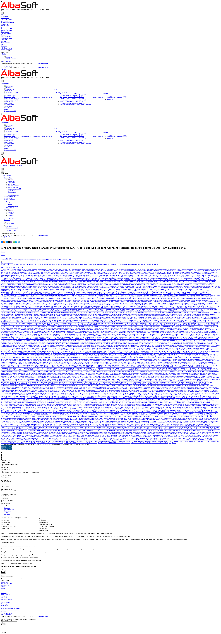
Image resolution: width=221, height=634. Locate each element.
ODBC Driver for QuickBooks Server (90, 402)
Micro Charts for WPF (126, 418)
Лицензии (4, 597)
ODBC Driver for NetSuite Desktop (24, 332)
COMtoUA (65, 381)
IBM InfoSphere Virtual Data (52, 270)
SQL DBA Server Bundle (146, 343)
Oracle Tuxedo (80, 351)
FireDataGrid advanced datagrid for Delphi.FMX (176, 399)
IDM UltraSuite (57, 410)
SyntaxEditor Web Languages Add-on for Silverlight (75, 430)
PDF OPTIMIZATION (16, 396)
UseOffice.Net (12, 429)
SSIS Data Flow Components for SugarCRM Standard (74, 354)
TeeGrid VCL (40, 359)
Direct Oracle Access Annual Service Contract (132, 419)
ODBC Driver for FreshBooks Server (206, 377)
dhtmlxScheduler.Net (122, 441)
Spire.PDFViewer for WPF (12, 390)
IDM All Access (158, 391)
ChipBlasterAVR (23, 339)
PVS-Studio (131, 363)
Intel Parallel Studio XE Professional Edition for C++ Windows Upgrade (195, 323)
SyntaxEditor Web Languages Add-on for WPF (102, 292)
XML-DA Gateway (195, 342)
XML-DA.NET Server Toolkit (162, 398)
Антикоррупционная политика (10, 610)
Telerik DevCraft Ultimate (96, 368)
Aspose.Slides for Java (97, 317)
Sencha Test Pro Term (95, 354)
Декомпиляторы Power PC (74, 318)
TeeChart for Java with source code (24, 269)
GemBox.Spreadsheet (12, 291)
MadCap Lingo (201, 396)
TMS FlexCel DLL (45, 273)
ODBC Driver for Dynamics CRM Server (26, 277)
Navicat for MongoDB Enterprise (124, 435)
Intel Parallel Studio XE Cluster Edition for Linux (62, 395)
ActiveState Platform (18, 308)
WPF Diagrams (139, 440)
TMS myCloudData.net (126, 405)
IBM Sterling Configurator (13, 353)
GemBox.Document (209, 387)
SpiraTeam (127, 399)
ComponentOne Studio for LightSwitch (82, 287)
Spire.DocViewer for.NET (71, 421)
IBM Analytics (176, 326)
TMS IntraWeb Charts (101, 273)
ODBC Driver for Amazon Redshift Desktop (95, 433)
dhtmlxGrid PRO (85, 398)
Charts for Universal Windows (114, 436)
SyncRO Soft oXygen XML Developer (55, 419)
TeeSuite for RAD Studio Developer (30, 365)
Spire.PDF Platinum (12, 301)
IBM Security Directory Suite (155, 353)
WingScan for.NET (157, 303)
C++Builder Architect (96, 388)
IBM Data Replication (34, 413)
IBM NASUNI (13, 436)
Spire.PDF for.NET (11, 298)
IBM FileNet (76, 438)
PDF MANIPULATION (52, 283)
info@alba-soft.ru (43, 63)
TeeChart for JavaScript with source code (47, 291)
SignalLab (49, 289)
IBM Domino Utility (178, 373)
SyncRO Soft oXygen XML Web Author (186, 359)
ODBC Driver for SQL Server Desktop (26, 441)
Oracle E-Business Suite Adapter (68, 309)
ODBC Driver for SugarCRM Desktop (135, 280)
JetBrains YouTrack (207, 363)
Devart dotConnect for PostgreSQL (156, 281)
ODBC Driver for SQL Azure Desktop (34, 301)
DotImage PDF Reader (40, 332)
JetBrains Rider (108, 317)
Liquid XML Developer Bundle (164, 407)
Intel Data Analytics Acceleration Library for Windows (167, 306)
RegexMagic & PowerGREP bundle (134, 297)
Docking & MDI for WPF (67, 418)
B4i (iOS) (120, 440)
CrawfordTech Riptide (65, 373)
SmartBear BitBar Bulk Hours (138, 399)
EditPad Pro (71, 278)
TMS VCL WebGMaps (204, 301)
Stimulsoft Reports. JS (52, 398)
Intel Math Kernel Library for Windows (119, 281)
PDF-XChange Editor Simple (164, 287)
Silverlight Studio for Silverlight (110, 381)
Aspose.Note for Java (32, 326)
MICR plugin (85, 368)
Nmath (126, 346)
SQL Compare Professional (130, 377)
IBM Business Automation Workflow (138, 398)
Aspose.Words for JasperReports (155, 315)
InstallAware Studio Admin (51, 336)
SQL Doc (81, 270)
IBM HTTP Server (150, 309)
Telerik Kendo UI (123, 362)
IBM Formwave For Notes (139, 287)
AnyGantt (8, 407)
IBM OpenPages (131, 422)
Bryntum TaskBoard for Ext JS (71, 281)
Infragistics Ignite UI (164, 371)
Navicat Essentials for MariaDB (52, 387)
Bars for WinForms (45, 385)
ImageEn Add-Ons (114, 393)
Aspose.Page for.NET (113, 273)
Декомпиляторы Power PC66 (173, 418)
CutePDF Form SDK (154, 351)
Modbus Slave (187, 304)
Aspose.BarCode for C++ (143, 304)
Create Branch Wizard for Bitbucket (84, 443)
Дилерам (3, 611)
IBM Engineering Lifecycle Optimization (156, 419)
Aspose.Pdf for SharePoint (102, 277)
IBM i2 (19, 436)
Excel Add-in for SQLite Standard (150, 301)
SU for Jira (91, 422)
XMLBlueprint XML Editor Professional (73, 326)
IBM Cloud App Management (47, 328)
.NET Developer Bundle (106, 438)
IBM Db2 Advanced (59, 304)
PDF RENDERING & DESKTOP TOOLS (28, 363)
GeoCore (86, 351)
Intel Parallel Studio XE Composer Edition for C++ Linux (113, 360)
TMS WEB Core (152, 404)
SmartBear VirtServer (89, 356)
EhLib (21, 426)
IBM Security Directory (76, 275)
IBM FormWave (78, 365)
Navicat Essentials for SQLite (29, 393)
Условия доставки (6, 604)
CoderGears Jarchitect (44, 381)
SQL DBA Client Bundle (150, 325)
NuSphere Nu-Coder (75, 385)
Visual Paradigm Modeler (151, 426)
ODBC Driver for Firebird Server (147, 377)
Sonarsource (193, 422)
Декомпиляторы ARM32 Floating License (73, 353)
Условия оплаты (5, 602)
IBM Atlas (199, 422)
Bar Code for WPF (142, 438)
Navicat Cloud (134, 281)
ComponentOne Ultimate (88, 357)
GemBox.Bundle (34, 295)
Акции (3, 588)
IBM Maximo (45, 418)
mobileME (103, 376)
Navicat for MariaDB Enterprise (52, 404)
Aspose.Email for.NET (51, 339)
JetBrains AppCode (163, 367)
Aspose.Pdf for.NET (63, 306)
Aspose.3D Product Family (196, 365)
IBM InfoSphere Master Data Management (52, 322)
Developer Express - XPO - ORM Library (71, 286)
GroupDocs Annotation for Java (58, 412)
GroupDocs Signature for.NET (167, 370)
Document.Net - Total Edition (48, 292)
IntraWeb (136, 435)
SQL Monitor (202, 393)
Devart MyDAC (143, 370)
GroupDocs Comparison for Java (145, 376)
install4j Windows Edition (147, 284)
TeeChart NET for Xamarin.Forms (169, 275)
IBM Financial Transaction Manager (154, 294)
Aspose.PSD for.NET (67, 404)
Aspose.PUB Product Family (12, 357)
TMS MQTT (92, 325)
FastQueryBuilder (152, 328)
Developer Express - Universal (90, 318)
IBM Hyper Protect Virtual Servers (100, 385)
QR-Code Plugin (84, 391)
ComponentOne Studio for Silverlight (48, 342)
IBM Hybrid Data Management (56, 331)
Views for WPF (91, 416)
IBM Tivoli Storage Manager (100, 291)
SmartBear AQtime (171, 410)
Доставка (7, 514)
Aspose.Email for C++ (69, 323)
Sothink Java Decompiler (70, 413)
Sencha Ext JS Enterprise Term (72, 370)
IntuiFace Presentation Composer (41, 416)
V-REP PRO (77, 418)
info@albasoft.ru (6, 61)
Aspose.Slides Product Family (160, 443)
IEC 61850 (87, 308)
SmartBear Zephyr (182, 278)
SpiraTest (91, 278)
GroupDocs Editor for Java (191, 373)
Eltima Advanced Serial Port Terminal (59, 317)
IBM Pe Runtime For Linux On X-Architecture (125, 323)
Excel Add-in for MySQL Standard (108, 362)
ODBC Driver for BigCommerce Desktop (185, 309)
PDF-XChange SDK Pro (12, 416)
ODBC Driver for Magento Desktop (33, 401)
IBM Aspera (184, 287)
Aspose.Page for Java (11, 421)
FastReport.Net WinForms (143, 387)
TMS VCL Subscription (33, 399)
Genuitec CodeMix (173, 427)
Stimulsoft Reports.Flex (193, 278)
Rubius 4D (49, 332)
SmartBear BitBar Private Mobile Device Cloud (116, 328)
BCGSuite (193, 377)
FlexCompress (181, 298)
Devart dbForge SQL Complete (133, 291)
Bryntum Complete (86, 370)
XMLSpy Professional (34, 385)
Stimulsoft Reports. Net (148, 300)
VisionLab (151, 398)
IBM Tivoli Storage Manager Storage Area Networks (37, 426)
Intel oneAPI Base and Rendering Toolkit (194, 415)
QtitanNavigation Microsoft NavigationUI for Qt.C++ (144, 356)
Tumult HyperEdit (163, 320)
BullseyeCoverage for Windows (117, 277)
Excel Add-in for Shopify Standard (46, 357)
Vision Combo (199, 410)
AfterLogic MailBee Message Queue (154, 278)
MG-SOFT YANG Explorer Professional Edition (141, 441)
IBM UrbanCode (35, 292)
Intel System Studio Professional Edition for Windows (157, 269)
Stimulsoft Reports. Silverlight (101, 384)
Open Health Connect (58, 289)
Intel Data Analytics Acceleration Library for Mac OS (181, 346)
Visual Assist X (32, 329)
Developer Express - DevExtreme (54, 277)
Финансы (98, 264)
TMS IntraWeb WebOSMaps (177, 381)
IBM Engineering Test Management (172, 424)
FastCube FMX (152, 348)
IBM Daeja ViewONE (37, 443)
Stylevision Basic (46, 384)
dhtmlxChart (134, 270)
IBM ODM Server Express (69, 435)
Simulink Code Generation (194, 283)
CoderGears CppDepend (122, 314)
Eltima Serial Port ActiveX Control (25, 280)
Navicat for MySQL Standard (59, 287)
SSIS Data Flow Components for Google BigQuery (22, 391)
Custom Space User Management (53, 443)
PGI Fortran (187, 342)
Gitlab (109, 418)
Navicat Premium (191, 429)
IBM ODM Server (152, 277)
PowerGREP (193, 273)
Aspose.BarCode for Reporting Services (74, 429)
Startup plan (107, 353)
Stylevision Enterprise (80, 336)
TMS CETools (149, 350)
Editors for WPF (73, 339)
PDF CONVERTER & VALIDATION (112, 337)
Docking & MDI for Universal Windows (113, 346)
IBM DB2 (174, 351)
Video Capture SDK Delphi (12, 297)
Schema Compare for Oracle (33, 424)
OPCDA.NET (97, 427)
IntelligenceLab (62, 359)
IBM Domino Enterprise (126, 303)
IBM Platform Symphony (199, 395)
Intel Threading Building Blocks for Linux (98, 413)
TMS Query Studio (83, 339)
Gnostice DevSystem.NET (167, 301)
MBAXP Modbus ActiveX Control (16, 309)
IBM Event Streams (55, 416)
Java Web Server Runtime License (13, 367)
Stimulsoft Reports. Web (154, 401)
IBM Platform (94, 398)
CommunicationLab (10, 280)
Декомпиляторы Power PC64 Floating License (49, 382)
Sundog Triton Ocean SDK (99, 295)
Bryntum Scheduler (41, 286)
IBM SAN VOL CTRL (30, 306)
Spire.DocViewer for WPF (77, 332)
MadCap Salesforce (191, 325)
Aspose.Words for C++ (177, 395)
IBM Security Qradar (33, 328)
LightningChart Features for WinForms (91, 381)
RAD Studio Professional (83, 272)
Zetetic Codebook (33, 342)
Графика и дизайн (14, 259)
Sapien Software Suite (166, 329)
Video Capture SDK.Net (207, 388)
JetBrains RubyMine (61, 357)
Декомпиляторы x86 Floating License (183, 311)
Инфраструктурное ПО (41, 259)
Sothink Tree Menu (155, 317)
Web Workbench (163, 312)
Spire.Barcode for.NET (178, 269)
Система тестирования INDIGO (72, 362)
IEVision (33, 315)
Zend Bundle (163, 357)
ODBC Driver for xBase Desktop (69, 270)
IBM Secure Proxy (201, 401)
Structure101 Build (197, 363)
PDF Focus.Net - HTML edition (72, 398)
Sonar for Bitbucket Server (89, 426)
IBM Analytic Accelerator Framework (54, 376)
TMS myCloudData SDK (38, 340)
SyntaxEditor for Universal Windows (181, 379)
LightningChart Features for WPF (88, 441)
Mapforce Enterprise (94, 391)
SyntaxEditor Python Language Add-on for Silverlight (23, 381)
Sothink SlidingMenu (78, 436)
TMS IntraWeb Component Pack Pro (92, 410)
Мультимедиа (23, 259)
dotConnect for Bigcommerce (153, 374)
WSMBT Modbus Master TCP (209, 286)
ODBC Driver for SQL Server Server (112, 343)
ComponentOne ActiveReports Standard (17, 354)
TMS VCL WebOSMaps (23, 298)
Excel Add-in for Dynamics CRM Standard (63, 426)
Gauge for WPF (142, 353)
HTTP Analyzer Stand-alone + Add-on (67, 292)
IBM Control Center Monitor (152, 365)
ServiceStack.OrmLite (38, 336)
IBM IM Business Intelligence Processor (188, 393)
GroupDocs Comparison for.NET (31, 410)
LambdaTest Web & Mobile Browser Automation (174, 291)
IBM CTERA (104, 308)
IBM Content (205, 436)
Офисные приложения (138, 264)
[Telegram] (19, 242)
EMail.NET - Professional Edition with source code (137, 337)
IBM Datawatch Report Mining (182, 377)
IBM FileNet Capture (163, 426)
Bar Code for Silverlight (44, 393)
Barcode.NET (76, 277)
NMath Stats (131, 309)
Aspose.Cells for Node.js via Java (128, 326)
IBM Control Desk (144, 435)
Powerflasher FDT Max (191, 416)
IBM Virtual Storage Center (201, 322)
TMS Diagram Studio (133, 346)
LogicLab (210, 331)
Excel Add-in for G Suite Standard (98, 281)
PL (67, 391)
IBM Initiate (197, 300)
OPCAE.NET (131, 388)
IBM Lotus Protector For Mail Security (60, 320)
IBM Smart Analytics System (163, 379)
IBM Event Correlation (34, 432)
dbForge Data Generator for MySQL (177, 430)
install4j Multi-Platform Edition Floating (149, 323)
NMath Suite (60, 413)
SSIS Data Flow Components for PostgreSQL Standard (105, 289)
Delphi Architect (78, 356)
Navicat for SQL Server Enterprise (114, 275)
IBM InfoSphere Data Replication (166, 363)
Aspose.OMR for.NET (125, 278)
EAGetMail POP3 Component (38, 370)
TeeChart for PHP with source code (166, 277)
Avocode (181, 405)
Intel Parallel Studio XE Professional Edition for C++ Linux (195, 339)
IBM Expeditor (115, 322)
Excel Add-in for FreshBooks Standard (135, 298)
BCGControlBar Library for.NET (170, 412)
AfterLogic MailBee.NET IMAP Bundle (201, 334)
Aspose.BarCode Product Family (68, 342)
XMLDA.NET (180, 363)
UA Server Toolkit (143, 326)
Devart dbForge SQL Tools (192, 381)
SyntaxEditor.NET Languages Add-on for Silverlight (169, 331)
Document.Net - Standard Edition (194, 298)
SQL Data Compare (57, 323)
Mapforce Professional (45, 308)
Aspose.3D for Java (200, 433)
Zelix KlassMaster (187, 306)
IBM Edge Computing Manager (195, 362)
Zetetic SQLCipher (39, 269)
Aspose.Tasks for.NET (51, 301)
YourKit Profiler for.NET (146, 416)
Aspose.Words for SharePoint (119, 334)
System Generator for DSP (159, 283)
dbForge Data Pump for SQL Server (195, 269)
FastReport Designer (114, 419)
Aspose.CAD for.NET (88, 401)
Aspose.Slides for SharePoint (134, 272)
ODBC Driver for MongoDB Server (138, 404)
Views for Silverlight (105, 320)
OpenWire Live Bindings (54, 275)
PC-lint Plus (41, 277)
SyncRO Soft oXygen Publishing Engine (107, 416)
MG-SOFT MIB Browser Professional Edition (105, 390)
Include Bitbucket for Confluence (15, 275)
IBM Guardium (155, 329)
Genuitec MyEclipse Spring (10, 337)
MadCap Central (40, 440)
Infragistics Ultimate (106, 331)
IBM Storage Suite (170, 328)
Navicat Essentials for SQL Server (35, 419)
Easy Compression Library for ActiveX (163, 343)
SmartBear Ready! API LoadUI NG (32, 348)
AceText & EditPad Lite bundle (138, 328)
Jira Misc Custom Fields (12, 311)
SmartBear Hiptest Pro (123, 345)
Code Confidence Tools (12, 395)
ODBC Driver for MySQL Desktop (96, 304)
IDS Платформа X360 (89, 286)
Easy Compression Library (190, 275)
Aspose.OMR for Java (211, 269)
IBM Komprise (55, 384)
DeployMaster (153, 295)
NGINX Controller (163, 360)
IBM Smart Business (117, 317)
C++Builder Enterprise (102, 312)
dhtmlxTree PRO (171, 283)
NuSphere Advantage (126, 374)
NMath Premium (26, 340)
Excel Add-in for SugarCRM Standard (93, 408)
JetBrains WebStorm (91, 311)
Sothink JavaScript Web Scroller (178, 391)
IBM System (36, 273)
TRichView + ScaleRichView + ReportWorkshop (75, 424)
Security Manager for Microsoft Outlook (202, 379)
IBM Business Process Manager (63, 408)
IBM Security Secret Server (52, 269)
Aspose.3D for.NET (54, 418)
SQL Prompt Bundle (124, 408)
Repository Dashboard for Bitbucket (185, 328)
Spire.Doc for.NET (116, 353)
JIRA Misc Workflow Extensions (13, 438)
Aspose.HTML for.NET (52, 300)
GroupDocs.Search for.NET (183, 413)
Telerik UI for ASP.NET (100, 303)
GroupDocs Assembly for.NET (99, 298)
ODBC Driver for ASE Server (171, 435)
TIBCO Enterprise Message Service (133, 357)
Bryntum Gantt (41, 350)
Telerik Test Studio (114, 407)
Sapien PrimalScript (145, 371)
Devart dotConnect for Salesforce (47, 407)
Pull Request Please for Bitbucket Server (41, 323)
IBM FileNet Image (95, 376)
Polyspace (54, 396)
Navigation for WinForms (195, 424)
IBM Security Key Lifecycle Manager (47, 303)
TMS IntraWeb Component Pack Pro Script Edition (143, 318)
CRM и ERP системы (12, 264)
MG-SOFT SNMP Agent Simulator (132, 436)
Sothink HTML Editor (46, 354)
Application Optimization (12, 426)
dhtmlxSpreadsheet (144, 295)
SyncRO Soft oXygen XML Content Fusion (25, 303)
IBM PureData (47, 272)
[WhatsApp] (14, 242)
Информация (4, 605)
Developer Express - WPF (8, 269)
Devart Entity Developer (12, 339)
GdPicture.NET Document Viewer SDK (39, 281)
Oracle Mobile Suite (130, 304)
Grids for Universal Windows (140, 351)
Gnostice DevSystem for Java (88, 312)
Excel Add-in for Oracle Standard (100, 412)
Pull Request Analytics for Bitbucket (181, 308)
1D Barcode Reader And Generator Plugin (162, 332)
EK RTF (60, 398)
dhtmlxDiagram (30, 309)
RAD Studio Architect (87, 427)
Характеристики (9, 509)
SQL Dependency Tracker (74, 357)
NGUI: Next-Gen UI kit (179, 404)
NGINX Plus (154, 371)
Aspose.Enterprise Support (43, 315)
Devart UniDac (47, 401)
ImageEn (180, 275)
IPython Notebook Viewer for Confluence (85, 294)
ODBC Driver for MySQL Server (155, 298)
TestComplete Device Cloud (94, 432)
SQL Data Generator (9, 422)
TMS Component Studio (200, 441)
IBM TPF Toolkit (128, 332)
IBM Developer (58, 371)
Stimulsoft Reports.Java (201, 405)
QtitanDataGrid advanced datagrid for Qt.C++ (18, 331)
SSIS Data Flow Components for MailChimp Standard (84, 387)
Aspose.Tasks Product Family (92, 350)
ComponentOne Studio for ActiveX (105, 395)
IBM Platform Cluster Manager (206, 275)
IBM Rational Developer (175, 396)
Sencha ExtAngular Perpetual (116, 291)
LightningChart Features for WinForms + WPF (16, 351)
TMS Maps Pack (55, 399)
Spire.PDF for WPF (137, 418)
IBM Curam (169, 432)
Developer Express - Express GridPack (137, 334)
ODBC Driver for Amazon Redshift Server (144, 373)
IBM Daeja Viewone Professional (177, 419)
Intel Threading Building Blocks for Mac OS (87, 314)
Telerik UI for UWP (113, 308)
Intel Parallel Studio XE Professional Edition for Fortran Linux (95, 399)
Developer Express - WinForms (14, 360)
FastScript (149, 443)
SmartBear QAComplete (58, 401)
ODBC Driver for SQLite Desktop (112, 368)
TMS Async (174, 398)
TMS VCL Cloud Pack (160, 340)
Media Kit (125, 363)
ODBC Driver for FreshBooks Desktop (170, 270)
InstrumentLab (160, 348)
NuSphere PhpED (41, 438)
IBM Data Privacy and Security (40, 429)
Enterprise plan (102, 396)
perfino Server (179, 421)
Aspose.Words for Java (210, 371)
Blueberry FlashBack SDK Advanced (140, 408)
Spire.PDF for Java (116, 269)
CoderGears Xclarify (103, 294)
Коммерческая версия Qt (181, 356)
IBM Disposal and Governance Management (164, 337)
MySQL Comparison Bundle (192, 388)
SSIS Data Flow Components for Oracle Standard (117, 382)
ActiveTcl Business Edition (168, 336)
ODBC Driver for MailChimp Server (39, 337)
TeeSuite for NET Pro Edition (193, 284)
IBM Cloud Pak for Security (28, 382)
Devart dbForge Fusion (103, 311)
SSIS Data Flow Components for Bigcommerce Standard (96, 301)
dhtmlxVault (206, 298)
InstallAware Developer (86, 291)
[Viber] (11, 242)
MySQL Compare (68, 277)
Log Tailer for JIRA (168, 353)
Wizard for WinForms (57, 273)
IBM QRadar (26, 323)
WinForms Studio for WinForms (168, 365)
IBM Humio (44, 432)
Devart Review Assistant (95, 337)
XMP (18, 365)
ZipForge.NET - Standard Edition (133, 275)
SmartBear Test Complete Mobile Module (82, 303)
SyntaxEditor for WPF (142, 362)
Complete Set (115, 331)
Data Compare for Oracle (122, 395)
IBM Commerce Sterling (187, 322)
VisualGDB (34, 398)
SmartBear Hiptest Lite (171, 298)
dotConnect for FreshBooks (113, 376)
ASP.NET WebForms (63, 339)
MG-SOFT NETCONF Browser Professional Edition (115, 286)
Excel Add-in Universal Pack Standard (131, 412)
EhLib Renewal (156, 336)
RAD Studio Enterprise (53, 325)
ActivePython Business (158, 440)
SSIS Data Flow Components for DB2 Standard (61, 356)
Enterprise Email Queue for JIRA (15, 350)
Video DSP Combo (139, 309)
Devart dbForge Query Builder (31, 367)
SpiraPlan (185, 424)
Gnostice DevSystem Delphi (106, 342)
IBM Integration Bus (24, 370)
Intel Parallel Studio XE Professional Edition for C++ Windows (150, 430)
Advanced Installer (109, 370)
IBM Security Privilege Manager (98, 379)
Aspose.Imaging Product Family (116, 297)
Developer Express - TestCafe (128, 322)
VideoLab (61, 291)
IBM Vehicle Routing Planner (134, 413)
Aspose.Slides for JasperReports (51, 427)
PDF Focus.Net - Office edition (80, 315)
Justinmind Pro (47, 329)
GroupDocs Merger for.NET (72, 291)
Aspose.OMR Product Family (47, 334)
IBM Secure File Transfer (35, 278)
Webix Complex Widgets (185, 427)
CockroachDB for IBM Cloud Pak (184, 426)
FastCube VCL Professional (182, 436)
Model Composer (39, 387)
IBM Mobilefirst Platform (97, 300)
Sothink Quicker (57, 368)
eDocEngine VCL (36, 314)
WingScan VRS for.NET (82, 278)
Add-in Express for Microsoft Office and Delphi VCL (102, 440)
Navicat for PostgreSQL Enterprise (13, 387)
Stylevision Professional (25, 311)
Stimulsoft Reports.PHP (191, 376)
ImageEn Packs (178, 332)
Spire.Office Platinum (76, 410)
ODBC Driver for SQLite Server (186, 410)
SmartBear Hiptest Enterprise (40, 311)
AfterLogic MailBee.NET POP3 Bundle (88, 342)
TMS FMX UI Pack (26, 436)
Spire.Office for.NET (56, 381)
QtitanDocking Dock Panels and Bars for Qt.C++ (138, 336)
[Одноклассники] (4, 242)
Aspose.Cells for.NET (47, 410)
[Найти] (2, 13)
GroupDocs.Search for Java (107, 391)
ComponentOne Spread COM (96, 374)
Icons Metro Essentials (196, 292)
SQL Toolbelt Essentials (152, 402)
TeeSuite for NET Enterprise (20, 312)
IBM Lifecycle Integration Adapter (151, 291)
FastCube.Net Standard (75, 382)
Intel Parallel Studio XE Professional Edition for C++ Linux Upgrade (139, 289)
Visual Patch (92, 322)
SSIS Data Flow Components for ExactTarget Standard (107, 377)
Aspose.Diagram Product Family (168, 402)
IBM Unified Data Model (155, 390)
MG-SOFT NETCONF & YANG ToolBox (190, 320)
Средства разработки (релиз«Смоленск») (120, 315)
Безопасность (5, 259)
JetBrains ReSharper (146, 306)
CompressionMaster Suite (56, 429)
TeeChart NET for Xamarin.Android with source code (39, 304)
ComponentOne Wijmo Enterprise (57, 433)
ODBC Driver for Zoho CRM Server (27, 407)
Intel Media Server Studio (13, 368)
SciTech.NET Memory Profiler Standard (17, 294)
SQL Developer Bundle (74, 301)
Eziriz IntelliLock (199, 315)
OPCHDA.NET (28, 371)
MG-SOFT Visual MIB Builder (151, 275)
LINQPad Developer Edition (12, 322)
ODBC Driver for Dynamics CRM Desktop (91, 373)
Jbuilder (69, 287)
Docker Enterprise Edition (34, 373)
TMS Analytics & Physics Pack (23, 334)
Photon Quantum (147, 440)
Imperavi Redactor (192, 430)
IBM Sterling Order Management (159, 396)
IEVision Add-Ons (13, 427)
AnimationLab (17, 393)
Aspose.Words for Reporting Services (71, 280)
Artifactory (18, 315)
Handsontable (7, 440)
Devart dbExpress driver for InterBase (170, 387)
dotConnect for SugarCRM (59, 295)
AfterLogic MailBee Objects (53, 430)
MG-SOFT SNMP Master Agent (89, 367)
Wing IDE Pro (156, 311)
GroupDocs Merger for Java (46, 408)
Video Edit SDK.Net (179, 408)
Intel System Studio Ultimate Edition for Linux (137, 379)
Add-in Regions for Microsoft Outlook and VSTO (106, 405)
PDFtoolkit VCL (193, 301)
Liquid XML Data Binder (101, 278)
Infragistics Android (177, 329)
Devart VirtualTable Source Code (82, 269)
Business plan (196, 354)
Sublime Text (9, 292)
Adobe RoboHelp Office (187, 300)
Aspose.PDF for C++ (12, 384)
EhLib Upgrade (136, 320)
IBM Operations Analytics (28, 289)
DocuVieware (188, 438)
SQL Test (134, 374)
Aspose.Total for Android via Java (82, 340)
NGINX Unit (189, 404)
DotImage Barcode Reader (144, 311)
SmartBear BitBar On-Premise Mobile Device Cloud (98, 306)
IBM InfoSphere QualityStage (28, 286)
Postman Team (132, 362)
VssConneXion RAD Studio (74, 407)
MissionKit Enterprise (170, 294)
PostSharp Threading (78, 350)
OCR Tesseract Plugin (15, 289)
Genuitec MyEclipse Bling (100, 329)
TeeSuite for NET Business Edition (51, 280)
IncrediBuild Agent (23, 337)
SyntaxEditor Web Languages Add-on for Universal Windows (125, 312)
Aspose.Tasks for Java (45, 295)
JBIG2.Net (113, 384)
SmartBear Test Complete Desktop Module (165, 350)
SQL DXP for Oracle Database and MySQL (16, 320)
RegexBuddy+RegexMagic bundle (15, 359)
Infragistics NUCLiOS (34, 294)
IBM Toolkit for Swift (138, 278)
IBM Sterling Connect (66, 415)
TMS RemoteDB (94, 351)
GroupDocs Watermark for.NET (185, 337)
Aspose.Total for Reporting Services (40, 388)
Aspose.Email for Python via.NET (185, 315)
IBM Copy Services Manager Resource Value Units (140, 391)
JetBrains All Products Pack (67, 300)
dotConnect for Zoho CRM (35, 312)
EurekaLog (85, 377)
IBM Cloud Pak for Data (78, 320)
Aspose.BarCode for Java (170, 422)
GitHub (196, 426)
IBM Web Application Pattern (166, 408)
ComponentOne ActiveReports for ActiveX (143, 382)
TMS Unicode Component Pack (103, 356)
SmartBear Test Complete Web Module (17, 317)
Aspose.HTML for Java (12, 343)
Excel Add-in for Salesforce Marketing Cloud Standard (20, 356)
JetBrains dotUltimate (36, 298)
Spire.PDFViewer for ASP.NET (121, 401)
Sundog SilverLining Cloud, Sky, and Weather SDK (185, 314)
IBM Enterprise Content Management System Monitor (197, 332)
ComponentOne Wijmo (113, 303)
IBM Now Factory (76, 427)
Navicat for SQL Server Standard (79, 422)
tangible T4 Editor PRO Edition (31, 346)
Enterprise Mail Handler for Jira (203, 421)
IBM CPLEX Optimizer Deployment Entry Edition (111, 421)
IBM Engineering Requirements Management (168, 385)
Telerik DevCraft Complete (147, 331)
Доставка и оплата (6, 599)
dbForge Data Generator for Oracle (78, 374)
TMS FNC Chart (206, 419)
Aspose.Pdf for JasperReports (42, 320)
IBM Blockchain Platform (207, 407)
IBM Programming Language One (35, 287)
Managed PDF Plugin (18, 371)
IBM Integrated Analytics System (129, 295)
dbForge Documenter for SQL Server (170, 300)
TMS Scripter (200, 312)
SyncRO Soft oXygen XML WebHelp (61, 315)
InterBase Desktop (54, 402)
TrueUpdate (154, 363)
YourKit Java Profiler (188, 348)
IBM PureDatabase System (132, 329)
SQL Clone (41, 353)
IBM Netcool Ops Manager (180, 297)
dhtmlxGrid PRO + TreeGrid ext (22, 292)
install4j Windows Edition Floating (28, 343)
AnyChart (157, 300)
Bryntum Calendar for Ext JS (152, 297)
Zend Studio (198, 419)
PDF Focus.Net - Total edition (28, 357)
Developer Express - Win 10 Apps (59, 390)
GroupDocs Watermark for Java (151, 357)
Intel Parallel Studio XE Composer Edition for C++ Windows (57, 365)
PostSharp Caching (124, 301)
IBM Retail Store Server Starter (25, 272)
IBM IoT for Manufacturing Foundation (20, 314)
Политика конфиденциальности (10, 608)
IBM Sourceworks (195, 286)
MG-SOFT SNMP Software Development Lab (35, 284)
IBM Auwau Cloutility (41, 356)
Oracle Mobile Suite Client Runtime (20, 362)
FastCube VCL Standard (195, 303)
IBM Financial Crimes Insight (164, 373)
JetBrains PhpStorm (183, 303)
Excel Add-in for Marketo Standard (118, 294)
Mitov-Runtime (75, 373)
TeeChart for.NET (133, 283)
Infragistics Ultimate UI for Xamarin (21, 388)
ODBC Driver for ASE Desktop (124, 384)
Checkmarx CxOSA (167, 339)
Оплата (6, 512)
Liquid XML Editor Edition (130, 317)
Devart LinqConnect (160, 346)
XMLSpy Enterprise (73, 391)
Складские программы (151, 264)
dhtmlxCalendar (166, 273)
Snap (203, 346)
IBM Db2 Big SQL (23, 342)
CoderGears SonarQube (193, 407)
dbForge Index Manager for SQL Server (168, 318)
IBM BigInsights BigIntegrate (129, 311)
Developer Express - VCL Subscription (75, 331)
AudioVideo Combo (30, 359)
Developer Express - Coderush (107, 314)
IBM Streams (89, 336)
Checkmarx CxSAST (56, 388)
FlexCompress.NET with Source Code (112, 357)
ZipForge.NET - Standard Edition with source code (116, 432)
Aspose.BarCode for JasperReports (199, 432)
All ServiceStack (177, 407)
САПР (58, 259)
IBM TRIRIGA (161, 328)
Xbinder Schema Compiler (157, 304)
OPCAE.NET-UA (33, 318)
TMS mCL (66, 382)
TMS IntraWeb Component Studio (164, 382)
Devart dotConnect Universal (96, 382)
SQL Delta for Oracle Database (99, 418)
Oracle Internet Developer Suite (120, 318)
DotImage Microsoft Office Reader (86, 395)
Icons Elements (71, 272)
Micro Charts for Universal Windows (195, 294)
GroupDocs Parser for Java (189, 396)
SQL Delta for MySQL (48, 298)
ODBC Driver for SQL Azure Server (27, 435)
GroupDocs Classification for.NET (89, 438)
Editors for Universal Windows (38, 275)
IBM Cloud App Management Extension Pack (101, 339)
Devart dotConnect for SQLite (23, 422)
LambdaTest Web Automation (150, 312)
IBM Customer (88, 326)
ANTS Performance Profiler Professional (199, 287)
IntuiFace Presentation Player (76, 308)
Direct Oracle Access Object (36, 376)
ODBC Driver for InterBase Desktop (193, 351)
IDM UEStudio (147, 322)
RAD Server (174, 273)
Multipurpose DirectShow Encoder (20, 300)
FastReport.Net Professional (91, 275)
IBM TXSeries (157, 412)
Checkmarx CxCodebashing (48, 346)
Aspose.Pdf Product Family (12, 304)
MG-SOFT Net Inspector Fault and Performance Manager (177, 354)
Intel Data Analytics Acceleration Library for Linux (161, 438)
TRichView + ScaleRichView (95, 328)
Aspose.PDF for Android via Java (32, 396)
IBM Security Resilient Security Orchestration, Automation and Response (189, 360)
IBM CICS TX (8, 326)
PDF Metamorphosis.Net (51, 359)
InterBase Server (65, 410)
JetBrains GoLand (173, 320)
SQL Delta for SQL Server (189, 371)
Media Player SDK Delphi (168, 374)
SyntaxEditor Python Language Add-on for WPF (142, 345)
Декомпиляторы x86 (196, 436)
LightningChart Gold (184, 292)
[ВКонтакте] (2, 242)
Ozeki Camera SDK (45, 405)
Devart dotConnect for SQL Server (118, 429)
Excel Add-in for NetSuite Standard (101, 269)
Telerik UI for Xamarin (22, 415)
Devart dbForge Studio (159, 292)
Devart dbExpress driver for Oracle (60, 393)
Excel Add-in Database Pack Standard (163, 416)
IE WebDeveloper (38, 272)
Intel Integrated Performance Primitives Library (19, 336)
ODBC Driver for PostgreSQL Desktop (56, 318)
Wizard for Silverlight (117, 300)
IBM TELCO (202, 399)
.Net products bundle (115, 311)
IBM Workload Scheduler (112, 426)
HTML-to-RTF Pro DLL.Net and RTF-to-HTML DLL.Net (84, 283)
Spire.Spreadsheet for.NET (110, 270)
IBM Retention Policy (129, 440)
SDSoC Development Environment (88, 396)
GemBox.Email (9, 306)
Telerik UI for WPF (53, 311)
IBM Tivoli (30, 379)
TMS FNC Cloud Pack (183, 422)
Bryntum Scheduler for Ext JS (39, 331)
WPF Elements (104, 419)
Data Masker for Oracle (53, 286)
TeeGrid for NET (42, 435)
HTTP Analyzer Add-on (66, 269)
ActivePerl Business (130, 350)
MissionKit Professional (42, 412)
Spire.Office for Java (188, 421)
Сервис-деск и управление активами (121, 264)
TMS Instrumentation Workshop (149, 320)
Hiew (81, 277)
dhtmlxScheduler (198, 337)
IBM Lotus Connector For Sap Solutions (159, 362)
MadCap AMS (60, 346)
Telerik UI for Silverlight (88, 273)
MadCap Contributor (41, 289)
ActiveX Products (65, 325)
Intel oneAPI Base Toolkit (192, 345)
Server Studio (59, 362)
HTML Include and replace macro (101, 345)
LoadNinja (98, 286)
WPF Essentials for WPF (54, 432)
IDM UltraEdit (188, 395)
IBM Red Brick (34, 362)
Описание (7, 508)
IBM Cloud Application (188, 433)
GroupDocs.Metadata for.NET (55, 421)
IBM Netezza (12, 415)
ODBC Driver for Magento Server (184, 441)
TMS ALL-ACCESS (46, 294)
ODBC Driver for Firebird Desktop (152, 339)
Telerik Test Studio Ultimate (66, 440)
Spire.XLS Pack (143, 401)
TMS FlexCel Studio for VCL (157, 418)
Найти (2, 624)
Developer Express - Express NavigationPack (113, 350)
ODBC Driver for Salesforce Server (147, 393)
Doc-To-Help (78, 426)
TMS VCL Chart (190, 419)
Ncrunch (94, 421)
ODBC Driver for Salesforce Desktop (100, 430)
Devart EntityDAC (46, 396)
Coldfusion (200, 357)
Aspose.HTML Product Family (116, 329)
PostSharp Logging (30, 377)
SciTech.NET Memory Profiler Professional (30, 384)
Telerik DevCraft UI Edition (166, 356)
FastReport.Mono (66, 432)
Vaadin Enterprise (176, 287)
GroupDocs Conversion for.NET (171, 322)
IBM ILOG (187, 289)
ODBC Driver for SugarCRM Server (109, 351)
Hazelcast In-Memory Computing (142, 405)
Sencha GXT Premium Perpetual (73, 322)
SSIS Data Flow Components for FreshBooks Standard (152, 342)
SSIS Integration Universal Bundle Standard (125, 438)
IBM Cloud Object (192, 391)
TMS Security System (199, 340)
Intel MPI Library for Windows (90, 362)
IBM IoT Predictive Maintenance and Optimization (127, 306)
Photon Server (188, 363)
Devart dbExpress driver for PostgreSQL (121, 430)
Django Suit (199, 346)
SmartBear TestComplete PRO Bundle (47, 306)
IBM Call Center (85, 418)
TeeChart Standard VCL (113, 295)
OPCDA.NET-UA (133, 370)
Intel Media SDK (180, 294)
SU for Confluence (123, 390)
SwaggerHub (38, 377)
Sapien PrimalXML (28, 360)
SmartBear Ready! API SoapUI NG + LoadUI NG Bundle (71, 328)
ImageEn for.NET (139, 415)
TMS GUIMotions (179, 353)
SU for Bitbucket (102, 363)
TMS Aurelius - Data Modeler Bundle (51, 424)
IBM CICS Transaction (210, 312)
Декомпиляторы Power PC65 (58, 391)
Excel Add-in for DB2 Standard (188, 357)
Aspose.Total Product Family (147, 346)
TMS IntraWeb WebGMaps (78, 432)
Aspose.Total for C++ (170, 315)
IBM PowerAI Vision (42, 345)
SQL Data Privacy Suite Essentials (98, 315)
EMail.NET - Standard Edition (84, 405)
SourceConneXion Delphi (29, 438)
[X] (9, 242)
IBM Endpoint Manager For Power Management (55, 278)
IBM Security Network (98, 280)
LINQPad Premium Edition (97, 272)
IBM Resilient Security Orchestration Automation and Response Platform (116, 325)
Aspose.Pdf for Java (183, 398)
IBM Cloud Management (121, 370)
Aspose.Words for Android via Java (128, 381)
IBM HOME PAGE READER (100, 393)
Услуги (10, 204)
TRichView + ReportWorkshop (13, 410)
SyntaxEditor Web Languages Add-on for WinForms (153, 427)
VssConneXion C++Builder (118, 413)
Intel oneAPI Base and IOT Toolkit (161, 314)
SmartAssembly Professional (165, 388)
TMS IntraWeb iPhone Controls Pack (158, 384)
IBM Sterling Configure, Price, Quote (121, 287)
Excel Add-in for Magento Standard (138, 348)
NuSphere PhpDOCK (128, 415)
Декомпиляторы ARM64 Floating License (16, 385)
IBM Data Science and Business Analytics (191, 326)
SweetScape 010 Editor (170, 278)
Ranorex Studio (152, 326)
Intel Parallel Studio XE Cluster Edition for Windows (143, 360)
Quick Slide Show (189, 353)
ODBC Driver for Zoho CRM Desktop (48, 441)
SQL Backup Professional (139, 315)
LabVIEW (48, 287)
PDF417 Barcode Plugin (191, 368)
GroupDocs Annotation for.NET (103, 443)
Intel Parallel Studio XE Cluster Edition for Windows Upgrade (198, 270)
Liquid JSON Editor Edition (85, 329)
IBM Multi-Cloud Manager (140, 384)
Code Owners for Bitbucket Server (87, 363)
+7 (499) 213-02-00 (6, 49)
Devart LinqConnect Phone (66, 336)
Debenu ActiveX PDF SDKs (91, 365)
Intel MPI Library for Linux (54, 435)
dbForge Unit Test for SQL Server (48, 367)
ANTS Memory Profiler (13, 432)
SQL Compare (141, 374)
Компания (11, 212)
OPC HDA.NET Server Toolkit (82, 334)
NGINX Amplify (202, 391)
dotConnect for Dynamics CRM (84, 384)
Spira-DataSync (205, 284)
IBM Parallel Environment (167, 436)
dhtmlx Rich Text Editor (72, 441)
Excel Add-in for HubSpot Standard (119, 385)
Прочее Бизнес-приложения (87, 264)
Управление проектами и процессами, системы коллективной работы (58, 264)
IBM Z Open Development (126, 354)
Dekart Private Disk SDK (43, 391)
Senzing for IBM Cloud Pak (24, 421)
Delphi (13, 277)
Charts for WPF (9, 424)
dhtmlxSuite (9, 312)
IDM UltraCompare (11, 363)
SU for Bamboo (74, 363)
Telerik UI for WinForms (36, 351)
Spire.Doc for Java (23, 281)
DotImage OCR (13, 295)
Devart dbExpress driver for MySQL (38, 317)
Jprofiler (121, 407)
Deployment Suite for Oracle (32, 405)
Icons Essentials (161, 393)
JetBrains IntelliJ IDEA (73, 298)
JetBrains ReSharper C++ (91, 343)
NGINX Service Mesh (115, 412)
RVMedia (184, 407)
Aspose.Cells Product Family (94, 346)
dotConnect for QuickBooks (19, 440)
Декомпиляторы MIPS (166, 311)
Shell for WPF (65, 374)
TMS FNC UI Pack (44, 415)
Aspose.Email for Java (140, 402)
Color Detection (66, 371)
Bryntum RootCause (153, 370)
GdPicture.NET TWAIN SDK (36, 339)
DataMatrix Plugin (207, 283)
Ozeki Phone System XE (156, 435)
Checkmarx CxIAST (122, 283)
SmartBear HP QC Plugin (108, 402)
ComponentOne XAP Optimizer (121, 356)
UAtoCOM (137, 367)
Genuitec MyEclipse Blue (38, 422)
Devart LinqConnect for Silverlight (155, 280)
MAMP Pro (81, 306)
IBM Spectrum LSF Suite (189, 272)
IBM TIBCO (41, 318)
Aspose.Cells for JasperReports (178, 362)
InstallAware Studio (200, 295)
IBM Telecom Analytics (11, 412)
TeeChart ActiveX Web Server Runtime (84, 404)
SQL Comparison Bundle (78, 371)
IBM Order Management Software (128, 273)
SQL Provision (180, 370)
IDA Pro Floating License (61, 314)
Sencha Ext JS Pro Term (105, 365)
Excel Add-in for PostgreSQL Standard (148, 270)
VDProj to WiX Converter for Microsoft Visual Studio (180, 440)
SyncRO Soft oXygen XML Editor (117, 422)
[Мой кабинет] (1, 155)
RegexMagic (71, 314)
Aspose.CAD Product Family (148, 395)
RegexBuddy (50, 314)
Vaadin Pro (176, 339)
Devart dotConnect (87, 280)
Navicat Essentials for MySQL (129, 353)
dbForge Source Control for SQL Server (69, 367)
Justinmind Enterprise (34, 354)
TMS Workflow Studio (172, 281)
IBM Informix (172, 367)
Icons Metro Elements (165, 308)
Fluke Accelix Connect (176, 371)
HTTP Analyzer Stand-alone (70, 329)
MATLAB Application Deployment (205, 418)
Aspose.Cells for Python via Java (186, 350)
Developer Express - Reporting (200, 277)
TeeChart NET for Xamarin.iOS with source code (128, 292)
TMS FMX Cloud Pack (173, 357)
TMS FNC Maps (86, 385)
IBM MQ (183, 387)
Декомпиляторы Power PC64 (184, 336)
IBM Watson (197, 385)
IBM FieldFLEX (160, 309)
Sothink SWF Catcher (135, 301)
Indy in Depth (104, 422)
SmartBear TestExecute (39, 360)
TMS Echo (147, 317)
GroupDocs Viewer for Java (131, 427)
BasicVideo (138, 388)
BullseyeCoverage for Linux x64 (188, 318)
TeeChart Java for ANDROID (120, 404)
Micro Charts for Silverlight (128, 376)
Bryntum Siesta (133, 342)
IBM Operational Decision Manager (122, 443)
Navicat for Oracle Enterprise (144, 314)
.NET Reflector (32, 412)
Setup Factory (172, 443)
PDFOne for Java (165, 317)
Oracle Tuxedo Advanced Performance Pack (113, 336)
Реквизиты (4, 596)
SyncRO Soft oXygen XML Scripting (154, 415)
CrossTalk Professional (184, 273)
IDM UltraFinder (142, 281)
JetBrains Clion (49, 326)
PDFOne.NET (97, 336)
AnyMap (20, 284)
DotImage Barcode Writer (190, 312)
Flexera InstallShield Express (169, 390)
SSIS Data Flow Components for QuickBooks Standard (106, 415)
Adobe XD (141, 317)
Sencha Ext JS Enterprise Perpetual (132, 300)
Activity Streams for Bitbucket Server (40, 374)
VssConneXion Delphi (79, 346)
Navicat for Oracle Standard (105, 323)
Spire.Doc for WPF (33, 415)
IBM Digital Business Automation (115, 304)
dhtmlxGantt (130, 402)
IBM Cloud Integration (186, 412)
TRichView (119, 340)
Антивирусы (31, 259)
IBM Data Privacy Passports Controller (159, 334)
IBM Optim (117, 339)
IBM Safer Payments (133, 416)
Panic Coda (14, 407)
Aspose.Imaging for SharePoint (52, 353)
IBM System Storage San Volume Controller (97, 332)
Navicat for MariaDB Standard (55, 370)
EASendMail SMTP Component (77, 311)
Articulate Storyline (72, 412)
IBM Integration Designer (85, 421)
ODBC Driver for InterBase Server (60, 385)
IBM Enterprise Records (143, 368)
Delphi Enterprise (43, 362)
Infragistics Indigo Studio (81, 440)
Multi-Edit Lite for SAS (25, 416)
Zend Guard (41, 326)
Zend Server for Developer (199, 438)
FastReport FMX (188, 340)
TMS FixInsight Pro (56, 329)
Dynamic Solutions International (64, 334)
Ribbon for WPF (151, 287)
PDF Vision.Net (170, 421)
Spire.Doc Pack (10, 315)
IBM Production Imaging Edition (19, 376)
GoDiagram (102, 275)
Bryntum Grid (178, 433)
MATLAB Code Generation (31, 308)
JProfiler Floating (22, 379)
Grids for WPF (196, 427)
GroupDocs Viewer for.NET (114, 363)
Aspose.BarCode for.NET (145, 283)
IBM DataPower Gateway (92, 320)
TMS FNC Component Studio (142, 363)
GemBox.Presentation (75, 368)
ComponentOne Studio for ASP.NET (145, 407)
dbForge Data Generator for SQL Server (80, 317)
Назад (11, 179)
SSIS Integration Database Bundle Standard (136, 359)
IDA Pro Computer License (22, 374)
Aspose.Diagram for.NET (200, 404)
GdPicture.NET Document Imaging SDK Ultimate (80, 359)
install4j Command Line (64, 303)
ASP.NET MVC (201, 318)
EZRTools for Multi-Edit (66, 438)
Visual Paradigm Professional (70, 399)
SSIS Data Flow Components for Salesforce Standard (34, 402)
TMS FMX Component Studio (110, 410)
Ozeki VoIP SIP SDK (166, 351)
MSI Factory (144, 340)
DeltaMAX (132, 314)
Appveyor (27, 275)
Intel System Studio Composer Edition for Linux (74, 416)
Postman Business (14, 370)
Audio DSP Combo (189, 405)
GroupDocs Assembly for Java (103, 404)
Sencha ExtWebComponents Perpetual (69, 402)
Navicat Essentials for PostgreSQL (175, 284)
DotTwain (152, 379)
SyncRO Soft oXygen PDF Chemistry (125, 387)
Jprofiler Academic (65, 427)
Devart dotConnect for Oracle (136, 294)
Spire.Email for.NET (83, 292)
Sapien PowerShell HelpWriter (182, 343)
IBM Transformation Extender (195, 374)
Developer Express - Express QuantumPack (150, 273)
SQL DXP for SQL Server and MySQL (115, 272)
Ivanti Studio (98, 357)
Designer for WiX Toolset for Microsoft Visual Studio (55, 363)
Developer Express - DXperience (61, 332)
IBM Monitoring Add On (162, 381)
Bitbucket (43, 314)
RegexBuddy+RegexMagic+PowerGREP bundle (147, 354)
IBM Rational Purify (176, 272)
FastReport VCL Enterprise (204, 430)
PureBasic (6, 382)
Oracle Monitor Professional (184, 277)
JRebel (174, 413)
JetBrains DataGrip (95, 308)
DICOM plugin (156, 405)
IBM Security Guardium (201, 331)
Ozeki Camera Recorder (97, 370)
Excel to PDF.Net (63, 311)
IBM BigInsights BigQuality (90, 407)
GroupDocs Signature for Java (13, 340)
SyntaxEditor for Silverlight (126, 367)
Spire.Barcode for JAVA (9, 328)
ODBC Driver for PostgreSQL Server (30, 368)
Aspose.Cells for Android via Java (173, 348)
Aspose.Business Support (175, 384)
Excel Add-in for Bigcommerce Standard (63, 294)
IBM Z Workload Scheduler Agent (153, 424)
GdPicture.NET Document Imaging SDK (17, 329)
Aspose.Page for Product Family (149, 367)
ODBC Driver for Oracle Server (164, 377)
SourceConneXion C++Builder (110, 388)
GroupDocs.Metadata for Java (67, 384)
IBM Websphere (90, 284)
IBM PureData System (176, 317)
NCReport (172, 426)
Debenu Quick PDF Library (148, 385)
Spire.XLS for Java (69, 289)
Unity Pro (21, 301)
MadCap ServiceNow (106, 371)
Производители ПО (65, 259)
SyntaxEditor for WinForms (186, 435)
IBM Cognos (66, 422)
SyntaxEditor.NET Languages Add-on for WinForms (156, 272)
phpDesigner (166, 391)
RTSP (119, 270)
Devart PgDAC (88, 393)
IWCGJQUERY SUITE (125, 351)
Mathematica (38, 280)
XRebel (209, 404)
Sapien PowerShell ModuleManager (180, 334)
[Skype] (16, 242)
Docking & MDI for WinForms (158, 368)
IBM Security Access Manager (48, 413)
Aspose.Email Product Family (130, 343)
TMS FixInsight (63, 283)
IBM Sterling (65, 368)
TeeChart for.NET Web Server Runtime (121, 320)
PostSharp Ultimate (98, 287)
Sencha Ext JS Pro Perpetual (45, 343)
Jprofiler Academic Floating (18, 287)
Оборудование (5, 585)
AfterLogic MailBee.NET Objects (155, 286)
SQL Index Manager (156, 322)
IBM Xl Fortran (24, 432)
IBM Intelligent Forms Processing (185, 295)
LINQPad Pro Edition (61, 377)
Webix (95, 424)
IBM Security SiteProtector (167, 323)
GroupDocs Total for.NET (111, 408)
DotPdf (90, 377)
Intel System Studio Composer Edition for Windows (59, 340)
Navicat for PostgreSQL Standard (119, 348)
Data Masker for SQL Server (24, 429)
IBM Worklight (65, 387)
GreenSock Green (147, 432)
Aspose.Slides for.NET (24, 295)
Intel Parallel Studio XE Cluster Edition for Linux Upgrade (128, 365)
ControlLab (84, 304)
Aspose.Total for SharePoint (112, 374)
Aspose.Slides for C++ (118, 379)
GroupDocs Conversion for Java (128, 308)
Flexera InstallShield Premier (190, 384)
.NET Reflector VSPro (31, 350)
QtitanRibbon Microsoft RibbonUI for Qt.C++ (177, 286)
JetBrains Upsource (21, 328)
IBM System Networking (19, 326)
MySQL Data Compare (204, 368)
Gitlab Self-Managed (77, 408)
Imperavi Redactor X (85, 298)
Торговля (3, 264)
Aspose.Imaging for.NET (53, 438)
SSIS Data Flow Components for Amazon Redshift (17, 325)
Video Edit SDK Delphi (84, 412)
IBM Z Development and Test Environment (109, 424)
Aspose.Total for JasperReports (14, 401)
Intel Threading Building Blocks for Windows (131, 426)
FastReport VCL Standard (116, 332)
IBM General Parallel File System (200, 308)
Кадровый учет (105, 264)
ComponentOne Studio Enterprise (194, 408)
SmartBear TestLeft (28, 387)
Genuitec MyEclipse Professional (163, 413)
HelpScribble (195, 412)
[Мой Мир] (7, 242)
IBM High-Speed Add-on (161, 376)
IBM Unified (10, 334)
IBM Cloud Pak (180, 289)
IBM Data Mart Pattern (47, 368)
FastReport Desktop (61, 407)
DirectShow (98, 435)
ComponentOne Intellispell (191, 370)
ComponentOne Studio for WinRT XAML (21, 273)
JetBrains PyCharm (170, 304)
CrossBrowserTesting (118, 359)
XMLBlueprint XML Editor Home (138, 390)
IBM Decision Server (129, 407)
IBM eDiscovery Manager (13, 402)
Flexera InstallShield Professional (195, 387)
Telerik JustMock (135, 284)
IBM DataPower (140, 350)
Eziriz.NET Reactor (147, 412)
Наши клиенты (5, 594)
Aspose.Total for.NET (61, 298)
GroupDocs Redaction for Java (165, 325)
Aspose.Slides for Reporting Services (101, 334)
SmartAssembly (57, 326)
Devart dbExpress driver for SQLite (93, 270)
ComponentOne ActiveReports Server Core (97, 429)
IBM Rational (52, 362)
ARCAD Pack (186, 418)
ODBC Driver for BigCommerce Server (86, 323)
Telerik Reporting (68, 346)
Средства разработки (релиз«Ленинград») (22, 430)
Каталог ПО (11, 181)
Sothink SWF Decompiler (37, 270)
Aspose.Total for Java (179, 416)
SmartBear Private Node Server (151, 433)
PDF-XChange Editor (160, 284)
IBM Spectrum (123, 388)
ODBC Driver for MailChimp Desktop (153, 429)
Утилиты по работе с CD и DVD (28, 264)
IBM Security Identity (118, 399)
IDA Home (180, 351)
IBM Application (115, 418)
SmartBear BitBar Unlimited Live (197, 297)
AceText (22, 304)
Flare (61, 399)
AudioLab (6, 436)
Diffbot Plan (139, 322)
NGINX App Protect (202, 325)
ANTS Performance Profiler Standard (136, 277)
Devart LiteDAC (13, 342)
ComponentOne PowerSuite (82, 289)
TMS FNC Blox (31, 440)
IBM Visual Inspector (121, 402)
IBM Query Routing (134, 395)
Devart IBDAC (194, 399)
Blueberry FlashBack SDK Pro (50, 373)
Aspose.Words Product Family (164, 345)
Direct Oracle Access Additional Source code (79, 345)
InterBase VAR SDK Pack (135, 429)
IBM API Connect (45, 399)
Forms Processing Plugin (25, 427)
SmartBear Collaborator (63, 312)
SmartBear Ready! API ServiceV (151, 436)
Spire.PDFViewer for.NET (73, 419)
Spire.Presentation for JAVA (185, 390)
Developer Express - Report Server (72, 273)
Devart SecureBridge (19, 405)
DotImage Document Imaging (70, 388)
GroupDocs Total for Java (77, 393)
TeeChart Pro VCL (26, 315)
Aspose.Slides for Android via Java (131, 340)
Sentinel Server (114, 367)
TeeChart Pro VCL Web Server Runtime (131, 339)
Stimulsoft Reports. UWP (10, 435)
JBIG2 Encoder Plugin (187, 385)
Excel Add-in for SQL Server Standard (129, 331)
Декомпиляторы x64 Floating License (78, 379)
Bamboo (207, 340)
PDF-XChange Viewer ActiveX (181, 432)
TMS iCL (91, 424)
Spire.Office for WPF (183, 365)
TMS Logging (14, 284)
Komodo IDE (154, 408)
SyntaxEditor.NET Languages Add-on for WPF (108, 309)
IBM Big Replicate (40, 430)
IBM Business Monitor (104, 367)
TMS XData (113, 345)
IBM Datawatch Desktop (108, 435)
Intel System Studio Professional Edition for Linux (54, 379)
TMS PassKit (200, 371)
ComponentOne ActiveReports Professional (95, 297)
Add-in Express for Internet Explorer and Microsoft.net (35, 390)
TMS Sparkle (55, 354)
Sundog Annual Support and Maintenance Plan (153, 421)
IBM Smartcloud (199, 350)
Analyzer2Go (9, 404)
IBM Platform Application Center (86, 435)
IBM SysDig (107, 300)
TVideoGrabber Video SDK (73, 304)
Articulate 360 (35, 334)
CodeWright (124, 309)
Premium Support (23, 412)
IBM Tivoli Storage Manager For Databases (195, 317)
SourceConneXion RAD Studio (73, 401)
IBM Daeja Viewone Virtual (165, 404)
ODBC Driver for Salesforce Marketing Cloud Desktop (68, 343)
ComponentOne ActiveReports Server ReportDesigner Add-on (20, 433)
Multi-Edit (33, 300)
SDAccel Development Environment (30, 322)
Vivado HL (97, 422)
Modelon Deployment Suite (175, 312)
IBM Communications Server (176, 376)
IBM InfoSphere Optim (172, 292)
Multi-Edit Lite (202, 426)
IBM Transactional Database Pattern (42, 436)
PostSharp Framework (199, 390)
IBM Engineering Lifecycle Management (95, 436)
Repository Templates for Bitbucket (39, 395)
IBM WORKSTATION (48, 377)
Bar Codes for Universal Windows (173, 415)
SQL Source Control (55, 374)
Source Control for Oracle (99, 340)
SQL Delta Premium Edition (107, 387)
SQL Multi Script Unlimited (135, 433)
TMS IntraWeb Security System (80, 348)
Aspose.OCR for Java (136, 432)
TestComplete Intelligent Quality (54, 422)
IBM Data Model (170, 359)
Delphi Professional (209, 365)
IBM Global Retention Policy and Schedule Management (28, 404)
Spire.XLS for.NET (42, 433)
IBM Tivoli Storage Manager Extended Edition (79, 295)
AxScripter (124, 424)
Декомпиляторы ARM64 (167, 433)
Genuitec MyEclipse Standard (75, 433)
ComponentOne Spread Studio (193, 281)
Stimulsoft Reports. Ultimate (92, 371)
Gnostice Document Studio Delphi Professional (17, 418)
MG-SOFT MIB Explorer (93, 331)
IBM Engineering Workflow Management (112, 427)
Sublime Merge (120, 280)
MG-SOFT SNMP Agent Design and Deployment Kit (118, 373)
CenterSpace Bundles (179, 388)
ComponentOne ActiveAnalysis (103, 284)
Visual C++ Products (12, 281)
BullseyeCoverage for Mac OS (177, 280)
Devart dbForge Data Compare (51, 351)
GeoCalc (149, 399)
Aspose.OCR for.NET (74, 381)
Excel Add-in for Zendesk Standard (57, 345)
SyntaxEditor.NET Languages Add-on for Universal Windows (81, 360)
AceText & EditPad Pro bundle (182, 382)
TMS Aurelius (101, 426)
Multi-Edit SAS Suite (24, 395)
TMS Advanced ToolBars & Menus (169, 405)
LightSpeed (31, 320)
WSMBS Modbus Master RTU (116, 298)
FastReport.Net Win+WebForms (167, 289)
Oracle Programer (82, 413)
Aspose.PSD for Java (84, 388)
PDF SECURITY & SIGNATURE (94, 353)
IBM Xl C (151, 340)
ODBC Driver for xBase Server (141, 332)
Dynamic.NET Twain (180, 325)
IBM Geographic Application (59, 272)
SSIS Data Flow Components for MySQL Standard (62, 284)
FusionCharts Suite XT (166, 297)
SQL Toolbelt (115, 301)
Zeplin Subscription (39, 309)
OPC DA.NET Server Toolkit (203, 440)
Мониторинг (52, 259)
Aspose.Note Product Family (39, 325)
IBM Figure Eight (84, 281)
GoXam (207, 295)
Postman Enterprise (55, 415)
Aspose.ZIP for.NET (147, 292)
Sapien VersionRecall (181, 283)
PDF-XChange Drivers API (113, 396)
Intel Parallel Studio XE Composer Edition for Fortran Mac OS (178, 401)
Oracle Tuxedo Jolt (41, 300)
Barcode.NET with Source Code (121, 284)
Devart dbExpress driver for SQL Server (132, 269)
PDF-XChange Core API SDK (146, 381)
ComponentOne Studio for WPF (55, 360)
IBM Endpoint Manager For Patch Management (26, 408)
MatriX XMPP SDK (171, 393)
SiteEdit (100, 343)
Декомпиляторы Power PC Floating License (63, 405)
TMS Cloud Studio (18, 306)
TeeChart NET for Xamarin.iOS (86, 309)
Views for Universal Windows (68, 351)
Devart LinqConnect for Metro (60, 308)
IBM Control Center (89, 277)
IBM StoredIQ (140, 325)
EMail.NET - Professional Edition (107, 441)
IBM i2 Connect (41, 398)
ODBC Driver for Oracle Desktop (103, 401)
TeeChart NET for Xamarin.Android (62, 436)
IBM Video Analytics (205, 412)
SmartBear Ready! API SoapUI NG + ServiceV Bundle (113, 398)
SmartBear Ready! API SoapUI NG (166, 295)
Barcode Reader (134, 401)
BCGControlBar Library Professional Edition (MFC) (31, 283)
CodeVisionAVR (179, 438)
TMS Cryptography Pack (29, 345)
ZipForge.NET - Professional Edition (14, 377)
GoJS (208, 441)
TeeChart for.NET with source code (90, 419)
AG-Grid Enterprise (205, 427)
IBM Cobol (182, 281)
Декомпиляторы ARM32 (159, 432)
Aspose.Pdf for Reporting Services (81, 415)
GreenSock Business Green (203, 429)
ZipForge (109, 379)
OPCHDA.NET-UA (157, 399)
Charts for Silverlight (19, 424)
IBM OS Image (74, 325)
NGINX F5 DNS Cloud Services (14, 323)
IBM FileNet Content (84, 376)
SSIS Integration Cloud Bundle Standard (188, 402)
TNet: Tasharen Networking (164, 326)
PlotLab (167, 280)
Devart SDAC (142, 286)
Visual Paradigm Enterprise (129, 368)
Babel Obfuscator (81, 284)
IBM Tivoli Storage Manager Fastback (20, 443)
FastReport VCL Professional (149, 388)
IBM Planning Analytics (105, 318)
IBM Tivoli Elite (122, 416)
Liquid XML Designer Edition (135, 424)
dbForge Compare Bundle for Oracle (117, 433)
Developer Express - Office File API (199, 356)
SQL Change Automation (182, 301)
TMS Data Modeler (103, 407)
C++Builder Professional (71, 376)
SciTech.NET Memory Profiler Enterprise (175, 429)
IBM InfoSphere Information (82, 300)
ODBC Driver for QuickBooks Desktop (148, 308)
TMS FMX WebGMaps (66, 350)
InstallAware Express (113, 278)
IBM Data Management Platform (27, 291)
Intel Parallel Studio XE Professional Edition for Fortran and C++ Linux (68, 337)
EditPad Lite (36, 379)
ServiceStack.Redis (83, 325)
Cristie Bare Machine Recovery (207, 370)
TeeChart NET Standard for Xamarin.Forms (194, 329)
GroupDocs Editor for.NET (74, 377)
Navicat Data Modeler (21, 373)
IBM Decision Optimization (139, 443)
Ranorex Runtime (75, 312)
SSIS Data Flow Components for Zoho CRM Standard (57, 348)
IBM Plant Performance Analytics (131, 371)
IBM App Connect (62, 301)
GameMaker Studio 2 (179, 345)
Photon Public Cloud (203, 273)
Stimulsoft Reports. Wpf (19, 419)
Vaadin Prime (207, 374)
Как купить (7, 511)
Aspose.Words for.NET (68, 443)
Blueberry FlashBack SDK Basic (157, 359)
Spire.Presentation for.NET (39, 421)
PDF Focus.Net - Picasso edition (29, 353)
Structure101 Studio (120, 391)
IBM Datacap (85, 322)
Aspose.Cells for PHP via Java (175, 342)
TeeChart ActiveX (111, 340)
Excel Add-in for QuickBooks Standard (197, 280)
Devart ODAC (134, 286)
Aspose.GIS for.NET (181, 374)
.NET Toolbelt (179, 304)
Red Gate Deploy (65, 275)
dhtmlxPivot (84, 382)
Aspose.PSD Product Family (207, 345)
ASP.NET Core (88, 390)
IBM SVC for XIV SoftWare (76, 390)
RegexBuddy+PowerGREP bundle (142, 303)
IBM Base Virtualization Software (110, 354)
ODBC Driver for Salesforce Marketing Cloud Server (135, 396)
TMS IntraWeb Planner (56, 281)
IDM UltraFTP (107, 287)
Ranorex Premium (155, 387)
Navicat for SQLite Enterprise (19, 399)
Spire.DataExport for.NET (52, 350)
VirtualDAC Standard (135, 385)
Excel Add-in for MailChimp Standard (99, 348)
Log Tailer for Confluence (121, 342)
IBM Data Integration (145, 329)
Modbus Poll (48, 309)
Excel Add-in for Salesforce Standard (164, 441)
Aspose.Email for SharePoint (108, 283)
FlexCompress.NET (189, 331)
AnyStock (193, 418)
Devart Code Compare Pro (50, 312)
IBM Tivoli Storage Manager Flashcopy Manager (105, 326)
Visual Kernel (55, 309)
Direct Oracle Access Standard (175, 340)
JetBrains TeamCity (210, 346)
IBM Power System (37, 427)
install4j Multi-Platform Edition (175, 368)
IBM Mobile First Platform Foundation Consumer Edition (67, 297)
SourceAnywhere (126, 270)
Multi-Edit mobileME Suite (163, 395)
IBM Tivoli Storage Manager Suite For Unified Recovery (36, 297)
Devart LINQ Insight (110, 280)
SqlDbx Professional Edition (103, 322)
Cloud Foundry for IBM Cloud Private (67, 396)
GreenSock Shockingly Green (22, 398)
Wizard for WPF (73, 306)
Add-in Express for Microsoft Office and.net (204, 306)
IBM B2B (146, 418)
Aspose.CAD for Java (16, 345)
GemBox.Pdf (62, 441)
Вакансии (3, 593)
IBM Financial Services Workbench (156, 410)
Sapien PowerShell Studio (52, 440)
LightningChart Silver (148, 413)
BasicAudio (40, 329)
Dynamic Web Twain (36, 418)
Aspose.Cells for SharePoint (170, 303)
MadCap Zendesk (117, 371)
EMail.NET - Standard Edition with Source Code (149, 422)
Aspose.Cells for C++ (200, 435)
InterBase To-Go (169, 309)
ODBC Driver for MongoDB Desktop (43, 371)
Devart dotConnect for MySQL (184, 367)
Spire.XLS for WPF (198, 367)
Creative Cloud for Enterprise (133, 421)
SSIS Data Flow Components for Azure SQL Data (133, 410)
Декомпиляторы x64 (15, 382)
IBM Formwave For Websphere (128, 393)
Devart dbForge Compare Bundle (103, 359)
